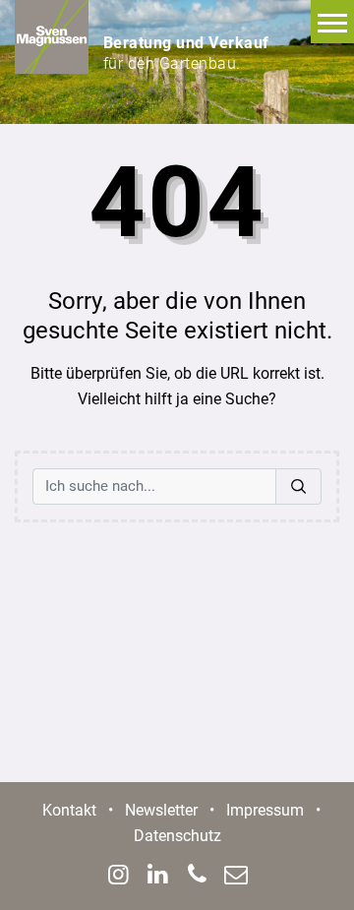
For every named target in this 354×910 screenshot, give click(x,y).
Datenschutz (177, 835)
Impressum (265, 810)
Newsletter (161, 810)
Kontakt (69, 810)
